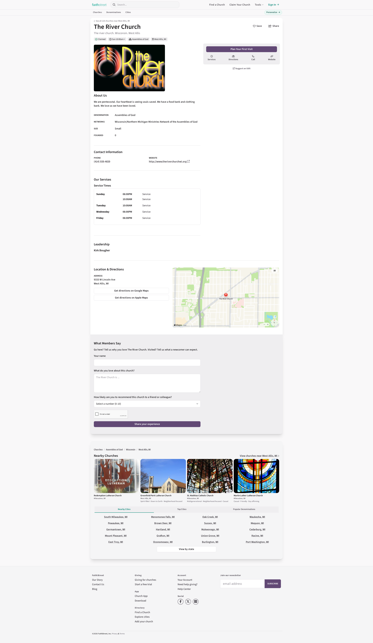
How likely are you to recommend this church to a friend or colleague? (133, 397)
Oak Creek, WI (210, 517)
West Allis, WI (160, 39)
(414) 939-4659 (102, 161)
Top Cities (181, 509)
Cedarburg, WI (257, 529)
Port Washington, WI (257, 542)
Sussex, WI (210, 523)
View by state (186, 549)
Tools (258, 5)
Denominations (113, 12)
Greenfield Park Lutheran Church (155, 495)
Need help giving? (187, 584)
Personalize (273, 12)
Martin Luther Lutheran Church (248, 495)
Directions (233, 59)
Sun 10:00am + (118, 39)
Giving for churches (145, 580)
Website (272, 59)
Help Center (184, 589)
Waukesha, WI (257, 517)
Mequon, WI (257, 523)
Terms (122, 633)
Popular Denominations (244, 509)
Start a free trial (143, 584)
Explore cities (142, 617)
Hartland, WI (163, 529)
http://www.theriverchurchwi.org (167, 161)
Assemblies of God (140, 39)
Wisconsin (130, 449)
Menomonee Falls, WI (163, 517)
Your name (100, 356)
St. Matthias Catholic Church (200, 495)
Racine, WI (257, 536)
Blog (94, 589)
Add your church (144, 621)
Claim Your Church (239, 5)
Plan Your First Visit (242, 49)
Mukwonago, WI (210, 529)
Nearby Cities (124, 509)
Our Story (97, 580)
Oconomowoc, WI (163, 542)
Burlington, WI (210, 542)
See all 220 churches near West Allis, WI (113, 21)
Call (253, 59)
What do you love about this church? (114, 370)
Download (140, 601)
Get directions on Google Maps (131, 291)
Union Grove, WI (210, 536)
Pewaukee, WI (115, 523)
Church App (141, 596)
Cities (128, 12)
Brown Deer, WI (162, 523)
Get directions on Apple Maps (131, 298)
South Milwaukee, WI (115, 517)
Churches (97, 12)
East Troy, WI (115, 542)
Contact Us (98, 584)
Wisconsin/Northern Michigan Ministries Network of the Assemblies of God (156, 122)
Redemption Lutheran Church (108, 495)
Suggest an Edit (242, 68)
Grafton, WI (163, 536)
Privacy (115, 633)
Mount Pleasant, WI (116, 536)
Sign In (272, 5)
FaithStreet (99, 4)
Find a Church (217, 5)
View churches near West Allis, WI (259, 456)
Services (211, 59)
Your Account (185, 580)
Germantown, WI (115, 529)
